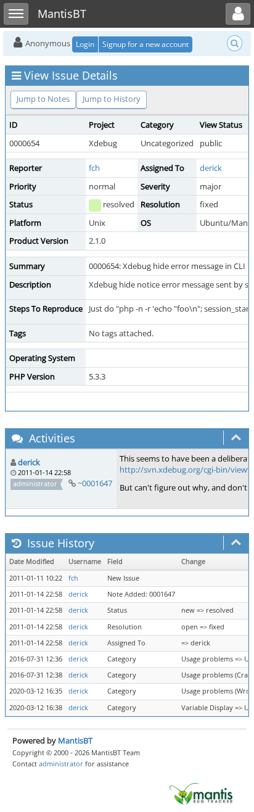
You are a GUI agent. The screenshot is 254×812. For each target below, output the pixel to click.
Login (85, 44)
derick (211, 167)
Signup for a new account (145, 44)
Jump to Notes (43, 98)
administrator (61, 763)
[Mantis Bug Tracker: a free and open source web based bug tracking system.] (201, 792)
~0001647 (95, 483)
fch (94, 167)
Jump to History (112, 98)
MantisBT (75, 740)
